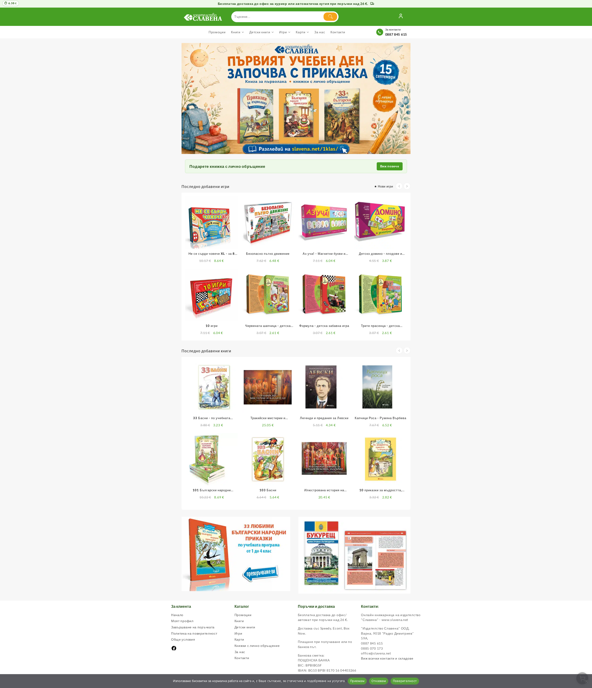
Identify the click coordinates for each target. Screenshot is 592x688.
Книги (239, 621)
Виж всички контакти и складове (387, 658)
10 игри (212, 326)
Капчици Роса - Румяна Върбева (380, 418)
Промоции (243, 615)
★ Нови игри (383, 186)
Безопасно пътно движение (268, 253)
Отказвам (378, 681)
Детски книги (244, 627)
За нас (239, 652)
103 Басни (267, 490)
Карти (239, 639)
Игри (238, 633)
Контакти (241, 658)
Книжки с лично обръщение (257, 646)
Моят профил (182, 621)
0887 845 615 (396, 34)
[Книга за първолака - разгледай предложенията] (296, 98)
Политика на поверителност (194, 633)
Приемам (357, 681)
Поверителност (405, 681)
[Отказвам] (586, 681)
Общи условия (183, 639)
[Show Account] (401, 16)
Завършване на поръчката (193, 627)
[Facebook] (174, 650)
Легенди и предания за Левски (324, 418)
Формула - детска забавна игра (324, 326)
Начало (177, 615)
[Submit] (330, 16)
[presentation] (399, 186)
